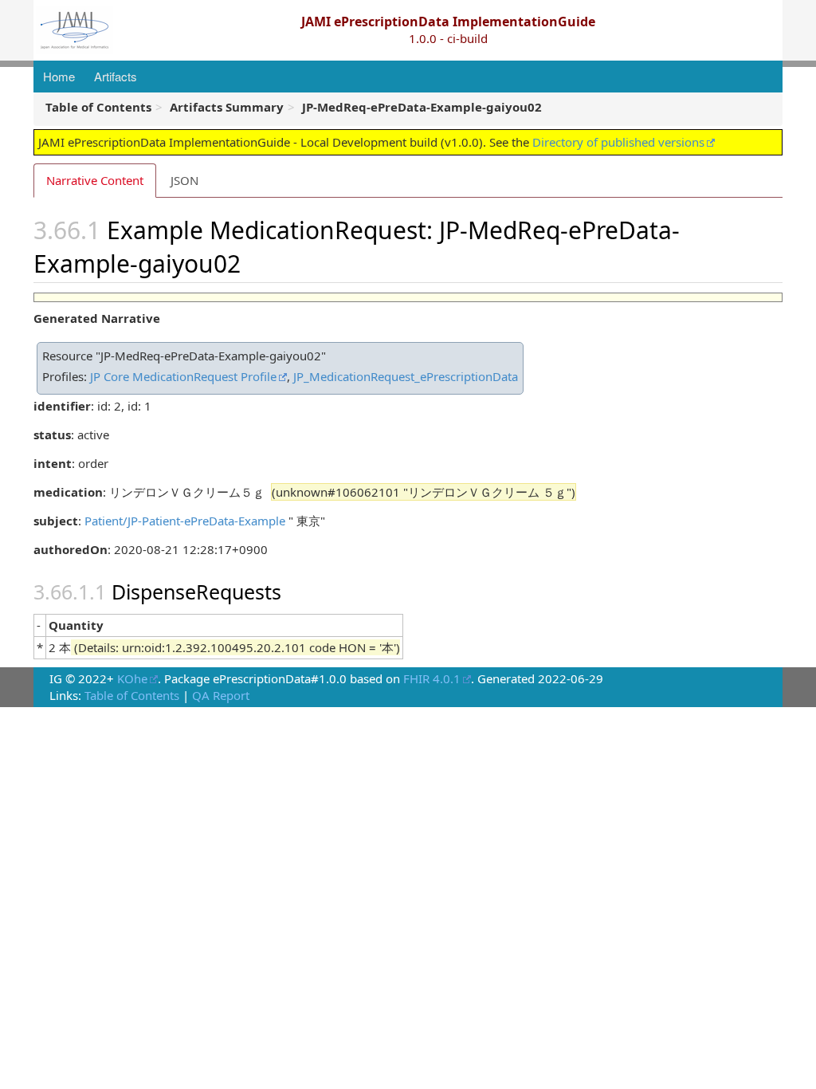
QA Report (220, 695)
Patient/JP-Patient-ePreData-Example (184, 521)
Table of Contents (131, 695)
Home (59, 76)
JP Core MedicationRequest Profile (183, 376)
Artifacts (115, 76)
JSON (184, 180)
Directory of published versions (618, 142)
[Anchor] (253, 262)
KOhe (132, 678)
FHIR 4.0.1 (432, 678)
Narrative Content (94, 180)
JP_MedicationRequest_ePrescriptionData (405, 376)
